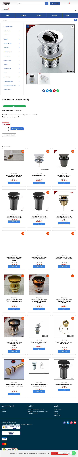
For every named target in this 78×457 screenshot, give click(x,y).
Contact (4, 411)
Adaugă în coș (17, 129)
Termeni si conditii (32, 413)
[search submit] (46, 3)
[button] (43, 90)
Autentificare (57, 415)
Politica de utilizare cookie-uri (35, 409)
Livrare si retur (57, 409)
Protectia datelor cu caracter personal (37, 411)
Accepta (56, 453)
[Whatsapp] (74, 453)
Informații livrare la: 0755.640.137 (11, 110)
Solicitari (4, 409)
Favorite (56, 413)
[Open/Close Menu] (76, 10)
